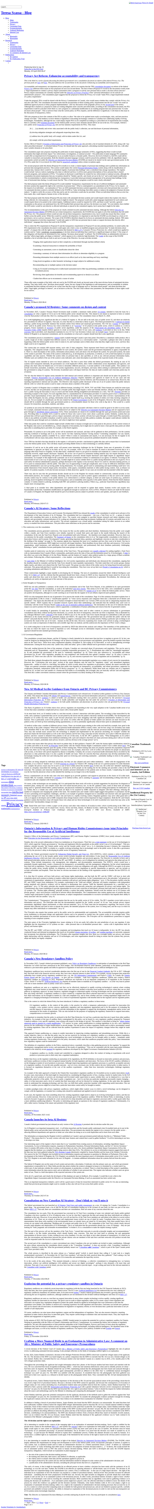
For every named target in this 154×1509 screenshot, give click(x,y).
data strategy (5, 787)
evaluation (58, 778)
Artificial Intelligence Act (53, 981)
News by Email (147, 3)
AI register (101, 312)
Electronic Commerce (16, 787)
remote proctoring (81, 932)
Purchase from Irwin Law (141, 828)
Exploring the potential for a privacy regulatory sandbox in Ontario (63, 1283)
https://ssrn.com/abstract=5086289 (36, 812)
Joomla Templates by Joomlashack (13, 1507)
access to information (8, 770)
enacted (74, 1426)
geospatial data (6, 792)
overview (78, 326)
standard (49, 1049)
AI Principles (53, 746)
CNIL (109, 975)
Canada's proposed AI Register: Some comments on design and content (65, 307)
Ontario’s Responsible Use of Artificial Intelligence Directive (54, 378)
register (115, 324)
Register (118, 392)
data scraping (18, 785)
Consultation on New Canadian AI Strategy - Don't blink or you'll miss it (66, 1200)
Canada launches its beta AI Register (45, 1119)
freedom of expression (8, 790)
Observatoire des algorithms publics (108, 328)
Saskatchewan (65, 696)
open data (10, 798)
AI (16, 770)
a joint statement (101, 842)
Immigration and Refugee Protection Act (65, 1387)
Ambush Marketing (7, 774)
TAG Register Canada (63, 1152)
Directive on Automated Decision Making (96, 410)
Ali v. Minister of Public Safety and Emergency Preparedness (84, 1349)
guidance (99, 330)
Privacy (14, 804)
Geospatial (18, 790)
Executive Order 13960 (32, 330)
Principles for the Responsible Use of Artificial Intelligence (49, 838)
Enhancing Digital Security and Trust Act (73, 854)
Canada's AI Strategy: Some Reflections (47, 508)
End (46, 1503)
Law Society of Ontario (50, 977)
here (105, 332)
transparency (15, 809)
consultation (28, 314)
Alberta (54, 696)
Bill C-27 (123, 1295)
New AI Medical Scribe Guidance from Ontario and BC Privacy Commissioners (70, 689)
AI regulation (14, 772)
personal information (16, 800)
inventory (50, 328)
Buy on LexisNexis (141, 763)
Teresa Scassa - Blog (16, 13)
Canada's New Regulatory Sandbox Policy (48, 958)
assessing (95, 778)
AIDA (19, 770)
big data (14, 776)
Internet (13, 795)
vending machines (106, 932)
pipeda (3, 805)
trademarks (6, 808)
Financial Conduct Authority (100, 971)
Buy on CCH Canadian (141, 788)
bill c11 (19, 776)
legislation (45, 979)
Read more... (28, 300)
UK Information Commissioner (85, 975)
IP (5, 797)
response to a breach (67, 764)
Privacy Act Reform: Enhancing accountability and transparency (62, 75)
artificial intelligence (10, 775)
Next (41, 1503)
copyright (12, 778)
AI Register (78, 1124)
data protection (7, 783)
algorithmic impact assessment (47, 412)
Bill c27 (4, 779)
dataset (57, 338)
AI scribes (92, 932)
